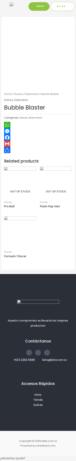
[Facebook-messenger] (38, 353)
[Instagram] (47, 353)
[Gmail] (38, 144)
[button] (38, 6)
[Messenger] (38, 131)
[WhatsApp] (38, 125)
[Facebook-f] (29, 353)
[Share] (38, 150)
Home (8, 94)
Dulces (18, 94)
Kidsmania (31, 94)
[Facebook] (38, 137)
